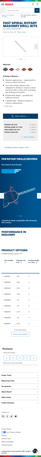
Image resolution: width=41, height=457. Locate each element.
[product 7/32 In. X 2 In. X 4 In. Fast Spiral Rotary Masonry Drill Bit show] (3, 294)
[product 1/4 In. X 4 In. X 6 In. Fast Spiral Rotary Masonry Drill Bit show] (3, 306)
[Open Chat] (35, 451)
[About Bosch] (38, 392)
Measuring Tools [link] (7, 381)
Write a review (21, 32)
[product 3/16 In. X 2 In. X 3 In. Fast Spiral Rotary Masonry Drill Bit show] (3, 311)
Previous (2, 196)
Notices (4, 435)
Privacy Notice (6, 429)
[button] (3, 416)
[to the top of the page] (38, 445)
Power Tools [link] (6, 375)
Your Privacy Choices (13, 432)
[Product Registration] (37, 4)
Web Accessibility (7, 442)
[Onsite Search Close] (33, 10)
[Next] (24, 59)
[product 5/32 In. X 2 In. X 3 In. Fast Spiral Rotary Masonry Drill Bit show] (3, 282)
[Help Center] (38, 397)
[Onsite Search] (37, 10)
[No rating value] (8, 32)
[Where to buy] (33, 4)
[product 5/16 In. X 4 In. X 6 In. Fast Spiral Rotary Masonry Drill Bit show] (3, 323)
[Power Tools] (38, 375)
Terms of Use (5, 438)
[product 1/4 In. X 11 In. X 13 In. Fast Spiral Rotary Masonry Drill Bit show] (3, 317)
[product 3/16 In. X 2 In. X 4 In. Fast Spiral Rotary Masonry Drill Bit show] (3, 288)
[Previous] (16, 59)
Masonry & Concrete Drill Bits (8, 16)
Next (36, 46)
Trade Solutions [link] (7, 403)
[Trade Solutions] (38, 403)
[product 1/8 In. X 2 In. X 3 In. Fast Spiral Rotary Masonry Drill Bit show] (3, 276)
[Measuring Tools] (38, 381)
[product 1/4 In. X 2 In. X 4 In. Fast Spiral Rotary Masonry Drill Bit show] (3, 300)
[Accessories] (38, 386)
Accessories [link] (6, 386)
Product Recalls (6, 445)
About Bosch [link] (6, 392)
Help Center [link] (6, 397)
